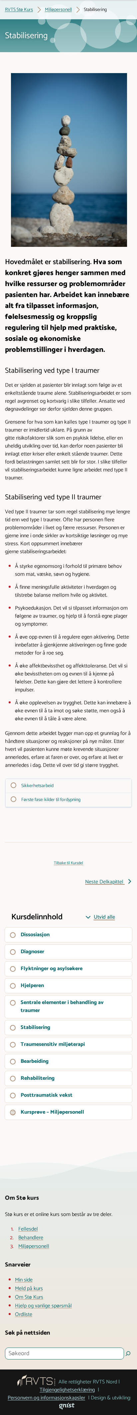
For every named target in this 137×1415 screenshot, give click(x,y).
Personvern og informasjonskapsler (46, 1398)
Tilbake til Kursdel (68, 863)
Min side (24, 1280)
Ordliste (23, 1314)
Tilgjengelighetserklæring (67, 1390)
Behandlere (30, 1238)
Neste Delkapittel (105, 882)
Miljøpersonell (33, 1246)
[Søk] (128, 1354)
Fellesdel (28, 1229)
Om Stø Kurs (29, 1297)
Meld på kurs (29, 1288)
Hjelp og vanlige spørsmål (43, 1306)
